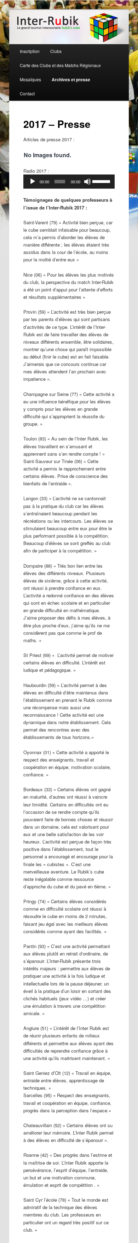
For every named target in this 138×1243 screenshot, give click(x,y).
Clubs (56, 51)
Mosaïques (30, 79)
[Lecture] (32, 181)
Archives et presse (71, 79)
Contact (27, 93)
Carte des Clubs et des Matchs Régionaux (60, 65)
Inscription (30, 51)
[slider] (101, 180)
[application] (69, 181)
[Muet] (87, 181)
